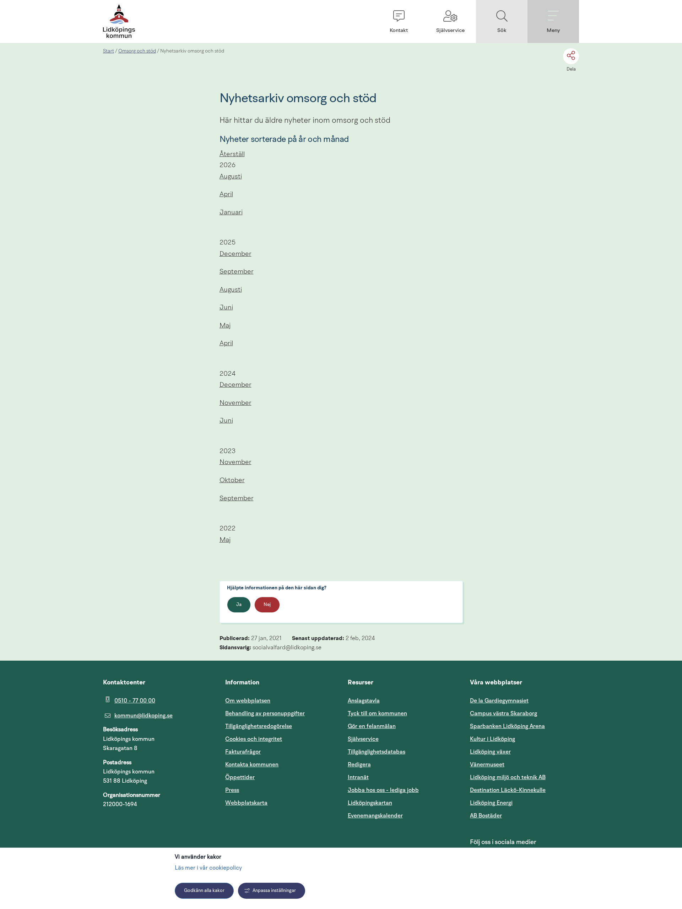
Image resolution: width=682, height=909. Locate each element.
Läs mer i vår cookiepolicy (208, 868)
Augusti (231, 176)
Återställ (232, 154)
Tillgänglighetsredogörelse (258, 726)
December (235, 254)
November (235, 403)
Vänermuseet (487, 764)
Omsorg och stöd (137, 51)
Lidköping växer (490, 752)
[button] (398, 21)
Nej (267, 604)
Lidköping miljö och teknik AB (508, 777)
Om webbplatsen (247, 701)
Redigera (359, 764)
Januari (231, 212)
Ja (239, 604)
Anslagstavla (364, 701)
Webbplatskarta (246, 803)
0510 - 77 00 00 (134, 701)
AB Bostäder (520, 815)
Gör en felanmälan (372, 726)
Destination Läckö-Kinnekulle (524, 790)
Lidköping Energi (524, 803)
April (226, 194)
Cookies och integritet (253, 739)
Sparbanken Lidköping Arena (507, 726)
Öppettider (240, 777)
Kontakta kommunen (251, 764)
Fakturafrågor (243, 752)
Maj (225, 326)
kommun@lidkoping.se (143, 716)
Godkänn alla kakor (204, 890)
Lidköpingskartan (402, 803)
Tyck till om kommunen (402, 713)
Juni (226, 307)
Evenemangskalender (402, 815)
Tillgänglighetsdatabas (402, 752)
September (237, 272)
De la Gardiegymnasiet (499, 701)
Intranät (392, 777)
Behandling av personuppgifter (265, 713)
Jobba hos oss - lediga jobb (383, 790)
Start (108, 51)
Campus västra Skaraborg (503, 713)
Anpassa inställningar (274, 890)
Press (232, 790)
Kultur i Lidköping (492, 739)
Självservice (397, 739)
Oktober (232, 480)
